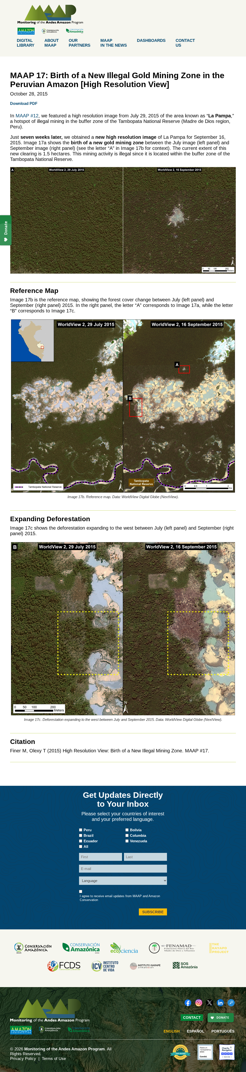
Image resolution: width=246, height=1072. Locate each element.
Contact (185, 43)
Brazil (88, 835)
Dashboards (151, 40)
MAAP (113, 43)
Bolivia (135, 830)
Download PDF (23, 103)
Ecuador (91, 841)
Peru (88, 830)
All (86, 846)
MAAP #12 (27, 115)
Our (79, 43)
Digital (25, 43)
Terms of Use (54, 1058)
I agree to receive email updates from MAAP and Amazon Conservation (120, 898)
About (51, 43)
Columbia (138, 835)
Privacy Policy (23, 1058)
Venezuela (138, 841)
